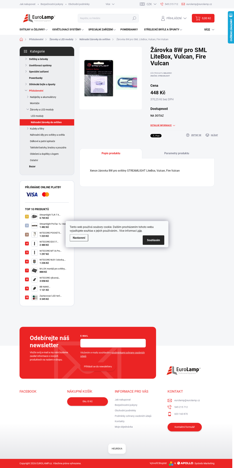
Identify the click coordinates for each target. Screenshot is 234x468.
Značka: (160, 76)
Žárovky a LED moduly (42, 109)
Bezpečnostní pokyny (52, 4)
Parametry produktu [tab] (176, 153)
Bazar (32, 166)
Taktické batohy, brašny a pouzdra (48, 147)
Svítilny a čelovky (38, 59)
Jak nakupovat (27, 4)
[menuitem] (34, 30)
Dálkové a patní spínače (42, 141)
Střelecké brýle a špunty (42, 84)
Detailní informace (161, 125)
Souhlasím (153, 240)
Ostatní (34, 160)
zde (139, 230)
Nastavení (79, 237)
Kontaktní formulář (185, 427)
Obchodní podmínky (79, 4)
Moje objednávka (124, 426)
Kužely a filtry (37, 128)
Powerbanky (35, 78)
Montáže (34, 103)
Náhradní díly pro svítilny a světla (47, 134)
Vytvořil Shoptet (158, 463)
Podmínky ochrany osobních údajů (133, 416)
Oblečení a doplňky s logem (44, 154)
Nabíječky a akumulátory (43, 97)
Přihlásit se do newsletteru (98, 366)
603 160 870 (181, 414)
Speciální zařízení (39, 71)
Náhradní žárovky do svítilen (46, 122)
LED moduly (37, 116)
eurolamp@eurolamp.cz (187, 400)
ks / (88, 401)
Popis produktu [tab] (111, 153)
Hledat (134, 18)
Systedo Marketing (204, 463)
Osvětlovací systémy (40, 65)
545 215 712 (181, 407)
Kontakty (120, 421)
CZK (149, 4)
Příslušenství (36, 90)
